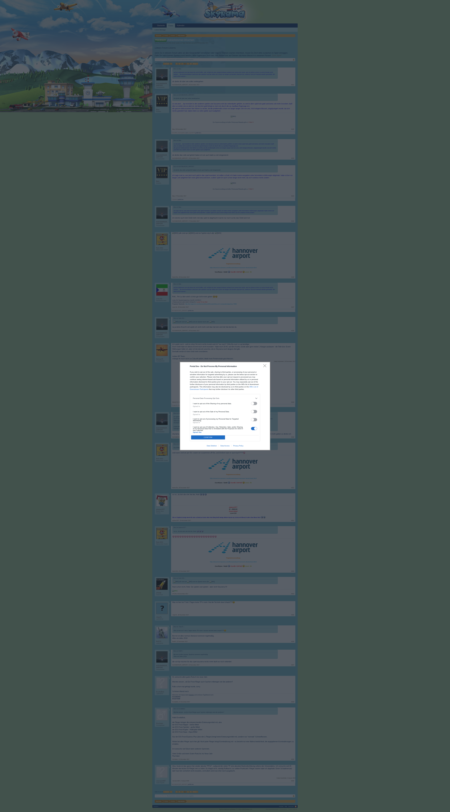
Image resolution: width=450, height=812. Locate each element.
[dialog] (225, 406)
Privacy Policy (238, 446)
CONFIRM (208, 437)
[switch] (254, 403)
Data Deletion (212, 446)
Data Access (225, 446)
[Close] (265, 366)
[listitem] (225, 398)
